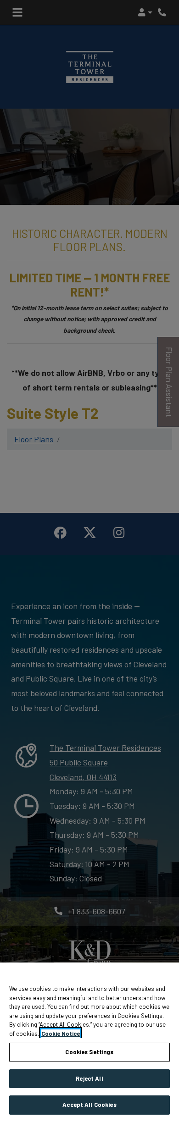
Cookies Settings (89, 1052)
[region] (89, 1042)
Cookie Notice (60, 1033)
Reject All (89, 1078)
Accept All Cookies (89, 1104)
